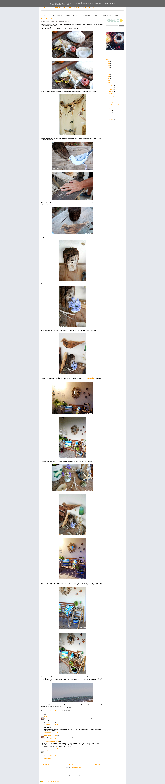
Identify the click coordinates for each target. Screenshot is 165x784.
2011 (109, 125)
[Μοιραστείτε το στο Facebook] (68, 710)
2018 (109, 76)
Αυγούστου (111, 93)
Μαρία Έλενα (47, 750)
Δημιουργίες (75, 15)
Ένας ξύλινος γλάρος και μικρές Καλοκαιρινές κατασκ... (113, 101)
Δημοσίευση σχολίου (47, 758)
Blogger (93, 775)
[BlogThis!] (66, 710)
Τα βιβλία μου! (96, 15)
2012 (109, 123)
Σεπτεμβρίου (111, 91)
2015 (109, 82)
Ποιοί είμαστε (51, 15)
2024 (109, 65)
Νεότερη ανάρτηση (46, 764)
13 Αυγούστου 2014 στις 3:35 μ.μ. (51, 738)
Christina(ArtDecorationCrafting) (51, 741)
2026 (109, 61)
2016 (109, 80)
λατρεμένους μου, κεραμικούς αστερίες (95, 377)
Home (44, 15)
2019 (109, 74)
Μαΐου (110, 112)
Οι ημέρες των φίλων (106, 15)
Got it (113, 3)
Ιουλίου (110, 108)
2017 (109, 78)
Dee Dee (46, 716)
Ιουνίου (110, 110)
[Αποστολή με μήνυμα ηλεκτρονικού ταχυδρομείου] (64, 710)
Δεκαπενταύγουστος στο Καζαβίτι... (113, 97)
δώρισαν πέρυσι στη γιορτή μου (89, 378)
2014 (109, 84)
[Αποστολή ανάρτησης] (62, 710)
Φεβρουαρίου (112, 117)
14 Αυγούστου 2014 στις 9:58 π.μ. (51, 748)
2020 (109, 72)
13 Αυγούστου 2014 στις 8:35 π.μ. (51, 724)
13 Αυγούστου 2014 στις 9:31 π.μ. (51, 732)
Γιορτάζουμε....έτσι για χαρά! (114, 104)
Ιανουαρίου (111, 119)
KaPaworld (51, 710)
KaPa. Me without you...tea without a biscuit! (70, 7)
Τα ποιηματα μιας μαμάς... (114, 106)
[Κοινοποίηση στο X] (67, 710)
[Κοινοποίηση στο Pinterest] (69, 710)
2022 (109, 69)
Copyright (116, 15)
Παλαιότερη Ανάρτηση (98, 764)
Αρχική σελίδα (72, 764)
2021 (109, 70)
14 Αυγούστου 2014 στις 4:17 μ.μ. (51, 755)
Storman (86, 775)
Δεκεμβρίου (111, 85)
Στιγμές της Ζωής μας (85, 15)
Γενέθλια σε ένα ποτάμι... (113, 95)
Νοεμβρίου (111, 87)
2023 (109, 67)
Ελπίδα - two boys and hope (50, 735)
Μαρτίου (111, 115)
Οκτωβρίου (111, 89)
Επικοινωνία (59, 15)
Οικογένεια (67, 15)
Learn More (107, 3)
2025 (109, 63)
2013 (109, 122)
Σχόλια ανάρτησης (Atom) (75, 767)
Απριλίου (111, 114)
